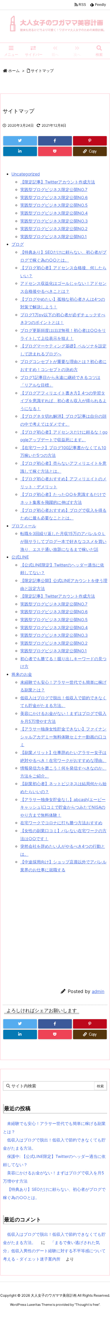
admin (98, 991)
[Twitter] (20, 141)
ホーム (14, 70)
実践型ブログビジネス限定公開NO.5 (54, 205)
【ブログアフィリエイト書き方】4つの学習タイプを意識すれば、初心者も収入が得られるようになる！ (63, 400)
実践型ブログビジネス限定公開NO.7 (53, 189)
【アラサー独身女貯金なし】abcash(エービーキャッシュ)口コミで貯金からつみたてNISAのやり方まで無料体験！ (63, 807)
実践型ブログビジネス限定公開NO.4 (54, 212)
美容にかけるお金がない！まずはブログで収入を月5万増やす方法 (53, 1176)
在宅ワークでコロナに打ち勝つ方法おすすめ (61, 822)
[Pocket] (55, 151)
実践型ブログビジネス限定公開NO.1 (53, 236)
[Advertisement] (52, 928)
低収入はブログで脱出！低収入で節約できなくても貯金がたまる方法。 (54, 1144)
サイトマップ (42, 70)
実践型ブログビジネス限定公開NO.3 (54, 220)
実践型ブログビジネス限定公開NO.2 (53, 228)
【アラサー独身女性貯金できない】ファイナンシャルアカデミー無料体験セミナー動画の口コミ (63, 736)
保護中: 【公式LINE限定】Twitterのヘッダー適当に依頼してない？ (54, 1160)
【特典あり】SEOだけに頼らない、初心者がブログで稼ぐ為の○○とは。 (54, 1193)
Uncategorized (25, 173)
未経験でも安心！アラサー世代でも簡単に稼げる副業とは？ (54, 1127)
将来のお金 (21, 674)
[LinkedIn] (20, 151)
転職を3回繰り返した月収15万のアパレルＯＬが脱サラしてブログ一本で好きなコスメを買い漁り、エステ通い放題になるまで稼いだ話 (63, 541)
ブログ (17, 244)
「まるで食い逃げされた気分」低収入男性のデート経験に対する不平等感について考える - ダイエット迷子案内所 (54, 1250)
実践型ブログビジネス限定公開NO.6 (54, 197)
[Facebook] (55, 141)
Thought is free (87, 1305)
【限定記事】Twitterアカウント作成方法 (57, 181)
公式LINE (20, 556)
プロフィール (23, 525)
